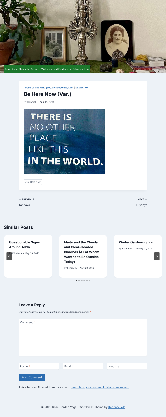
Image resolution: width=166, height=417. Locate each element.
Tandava (26, 202)
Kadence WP (116, 407)
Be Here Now (33, 182)
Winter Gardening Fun (136, 242)
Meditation (82, 87)
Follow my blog (81, 69)
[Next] (157, 256)
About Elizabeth (20, 69)
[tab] (76, 280)
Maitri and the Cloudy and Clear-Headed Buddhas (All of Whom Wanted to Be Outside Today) (81, 252)
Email (69, 366)
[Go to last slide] (9, 256)
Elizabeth (31, 102)
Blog (7, 69)
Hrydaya (141, 202)
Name (25, 366)
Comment (27, 322)
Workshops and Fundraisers (56, 69)
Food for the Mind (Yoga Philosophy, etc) (49, 87)
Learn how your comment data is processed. (100, 387)
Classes (35, 69)
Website (114, 366)
